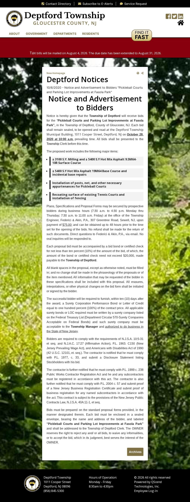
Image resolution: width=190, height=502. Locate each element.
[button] (142, 35)
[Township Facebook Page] (168, 17)
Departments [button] (64, 33)
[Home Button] (180, 24)
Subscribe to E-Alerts (98, 4)
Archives (135, 452)
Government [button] (37, 33)
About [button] (14, 33)
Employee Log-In (146, 491)
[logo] (55, 18)
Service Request (135, 4)
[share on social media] (141, 73)
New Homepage (56, 73)
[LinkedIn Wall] (180, 17)
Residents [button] (90, 33)
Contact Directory (58, 4)
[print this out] (137, 73)
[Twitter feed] (174, 17)
